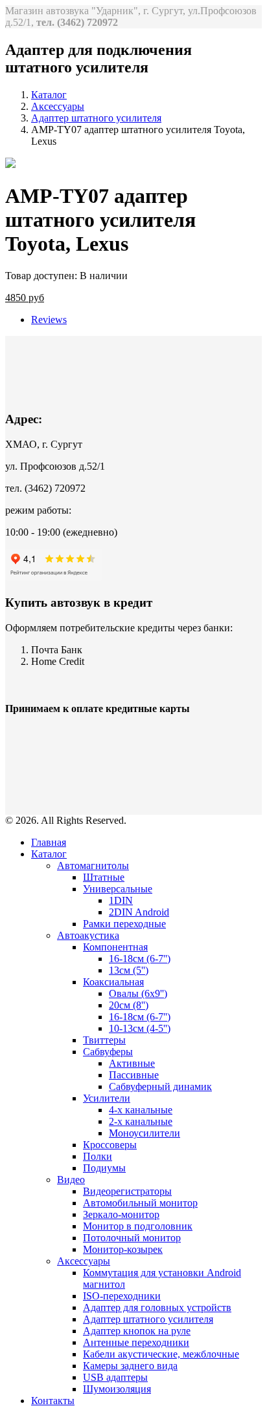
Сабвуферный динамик (160, 1086)
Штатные (103, 877)
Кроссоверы (110, 1144)
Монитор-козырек (123, 1249)
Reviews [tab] (49, 319)
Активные (132, 1063)
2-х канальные (140, 1121)
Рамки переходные (124, 923)
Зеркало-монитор (121, 1214)
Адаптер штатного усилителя (96, 117)
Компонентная (115, 946)
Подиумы (104, 1167)
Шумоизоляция (117, 1388)
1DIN (121, 900)
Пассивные (134, 1074)
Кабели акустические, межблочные (161, 1354)
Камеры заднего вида (130, 1365)
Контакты (53, 1400)
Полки (97, 1156)
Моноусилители (144, 1133)
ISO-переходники (122, 1295)
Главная (48, 842)
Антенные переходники (136, 1342)
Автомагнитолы (93, 865)
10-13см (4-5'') (139, 1028)
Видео (71, 1179)
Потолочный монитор (132, 1237)
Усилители (106, 1098)
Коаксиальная (113, 981)
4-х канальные (140, 1109)
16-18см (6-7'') (139, 958)
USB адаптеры (115, 1377)
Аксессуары (57, 106)
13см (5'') (128, 970)
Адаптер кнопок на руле (137, 1330)
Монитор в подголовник (137, 1226)
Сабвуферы (108, 1051)
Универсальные (117, 888)
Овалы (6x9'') (138, 993)
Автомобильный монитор (140, 1202)
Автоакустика (88, 935)
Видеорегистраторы (127, 1191)
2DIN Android (139, 912)
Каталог (49, 94)
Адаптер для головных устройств (157, 1307)
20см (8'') (128, 1005)
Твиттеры (104, 1039)
